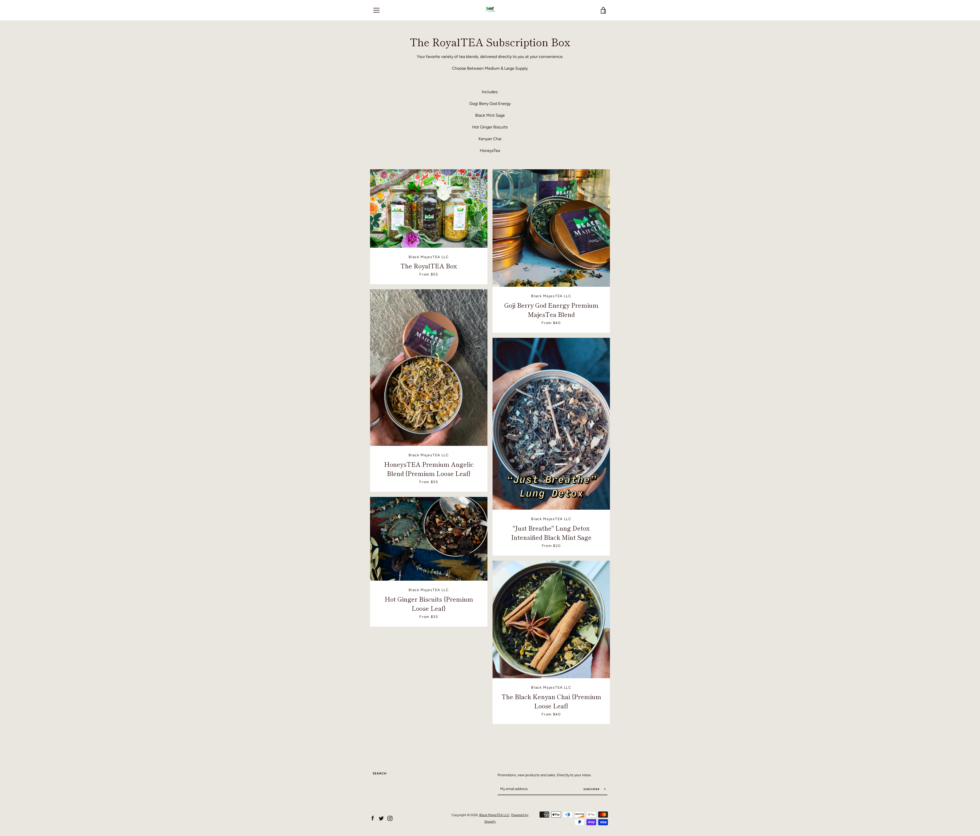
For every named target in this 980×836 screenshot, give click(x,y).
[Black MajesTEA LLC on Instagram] (390, 818)
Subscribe (592, 789)
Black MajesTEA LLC (494, 815)
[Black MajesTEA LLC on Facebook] (372, 818)
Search (380, 773)
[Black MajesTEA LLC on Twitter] (381, 818)
